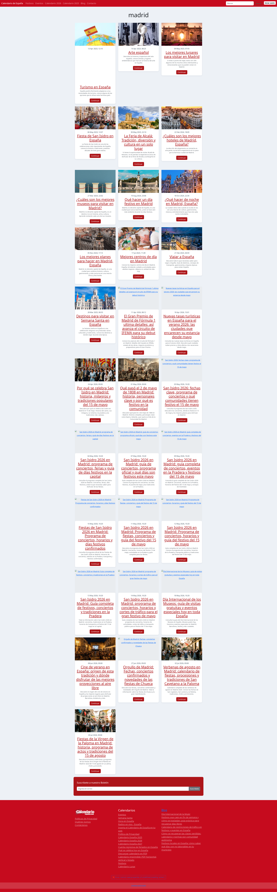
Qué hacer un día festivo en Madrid (138, 201)
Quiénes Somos (83, 821)
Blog (83, 3)
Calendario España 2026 (130, 840)
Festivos (30, 3)
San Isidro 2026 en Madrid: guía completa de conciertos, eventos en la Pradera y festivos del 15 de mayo (181, 468)
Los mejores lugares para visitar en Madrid (182, 54)
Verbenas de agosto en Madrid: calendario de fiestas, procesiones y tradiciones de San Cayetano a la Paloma (181, 675)
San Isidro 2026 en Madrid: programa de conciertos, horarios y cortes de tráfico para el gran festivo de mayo (139, 607)
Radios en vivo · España (129, 824)
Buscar (259, 3)
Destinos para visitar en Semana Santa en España (95, 320)
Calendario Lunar (126, 866)
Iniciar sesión (270, 3)
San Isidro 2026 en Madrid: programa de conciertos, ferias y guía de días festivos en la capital (95, 468)
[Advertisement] (95, 68)
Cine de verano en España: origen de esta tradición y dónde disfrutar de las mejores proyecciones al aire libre (95, 677)
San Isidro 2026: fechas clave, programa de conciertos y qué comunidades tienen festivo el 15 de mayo (181, 396)
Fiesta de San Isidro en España (95, 138)
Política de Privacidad (128, 834)
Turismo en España (95, 87)
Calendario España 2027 (130, 843)
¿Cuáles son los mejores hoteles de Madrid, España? (182, 140)
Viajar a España (182, 256)
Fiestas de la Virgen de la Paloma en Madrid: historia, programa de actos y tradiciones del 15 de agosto (95, 747)
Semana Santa (125, 817)
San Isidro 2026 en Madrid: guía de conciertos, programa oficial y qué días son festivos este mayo (138, 468)
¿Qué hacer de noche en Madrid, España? (182, 201)
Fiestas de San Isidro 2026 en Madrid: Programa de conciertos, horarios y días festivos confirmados (95, 538)
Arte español (138, 52)
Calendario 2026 (53, 3)
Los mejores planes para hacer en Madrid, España (95, 260)
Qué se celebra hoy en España (133, 850)
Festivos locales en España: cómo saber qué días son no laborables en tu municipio (181, 846)
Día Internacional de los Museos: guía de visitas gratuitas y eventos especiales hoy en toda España (182, 607)
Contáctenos (81, 825)
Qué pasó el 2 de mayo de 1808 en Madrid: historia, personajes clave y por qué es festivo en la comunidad (138, 398)
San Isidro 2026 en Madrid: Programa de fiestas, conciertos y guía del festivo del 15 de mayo (138, 535)
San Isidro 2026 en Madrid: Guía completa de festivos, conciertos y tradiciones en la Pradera (95, 607)
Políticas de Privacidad (86, 818)
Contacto (91, 3)
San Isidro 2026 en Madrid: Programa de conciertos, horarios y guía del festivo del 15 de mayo (181, 535)
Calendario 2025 (71, 3)
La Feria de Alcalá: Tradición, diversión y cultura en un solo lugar (138, 142)
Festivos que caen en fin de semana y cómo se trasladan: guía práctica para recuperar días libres (180, 820)
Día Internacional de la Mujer (175, 814)
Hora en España (126, 821)
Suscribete (194, 789)
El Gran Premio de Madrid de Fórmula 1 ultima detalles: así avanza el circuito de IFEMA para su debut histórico (138, 326)
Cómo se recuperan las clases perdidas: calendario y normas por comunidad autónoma (181, 836)
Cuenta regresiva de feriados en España (138, 847)
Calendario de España (12, 3)
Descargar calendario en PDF (132, 853)
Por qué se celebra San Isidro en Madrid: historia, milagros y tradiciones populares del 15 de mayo (95, 396)
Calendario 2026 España (138, 885)
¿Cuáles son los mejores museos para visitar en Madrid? (95, 203)
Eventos (39, 3)
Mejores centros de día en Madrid (138, 258)
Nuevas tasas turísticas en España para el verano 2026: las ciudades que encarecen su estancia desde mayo (181, 326)
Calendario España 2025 (130, 837)
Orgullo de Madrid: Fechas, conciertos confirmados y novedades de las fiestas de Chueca (138, 675)
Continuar (95, 100)
